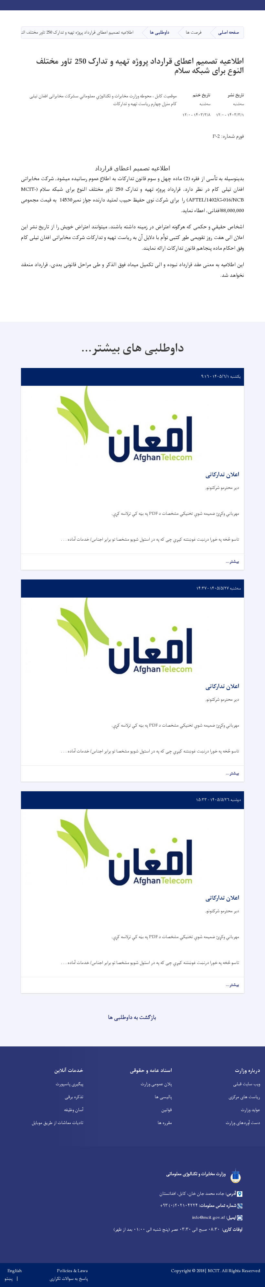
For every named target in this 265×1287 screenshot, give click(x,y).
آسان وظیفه (73, 1110)
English (14, 1271)
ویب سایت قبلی (246, 1084)
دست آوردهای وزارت (243, 1123)
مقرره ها (165, 1123)
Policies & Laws (72, 1271)
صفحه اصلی (228, 32)
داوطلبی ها (159, 32)
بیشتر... (232, 561)
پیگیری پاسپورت (69, 1084)
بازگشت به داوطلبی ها (132, 1017)
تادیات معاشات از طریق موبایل (57, 1123)
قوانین (166, 1110)
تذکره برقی (74, 1097)
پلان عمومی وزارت (156, 1084)
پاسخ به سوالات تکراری (68, 1279)
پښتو (9, 1279)
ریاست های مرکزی (244, 1097)
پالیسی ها (163, 1097)
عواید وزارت (250, 1110)
